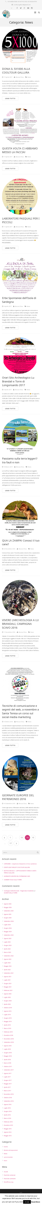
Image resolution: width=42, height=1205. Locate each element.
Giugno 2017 (8, 1080)
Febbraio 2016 (8, 1122)
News (29, 77)
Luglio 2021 (7, 980)
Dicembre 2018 (8, 1035)
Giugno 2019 (8, 1018)
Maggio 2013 (8, 1136)
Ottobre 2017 (8, 1066)
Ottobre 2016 (8, 1097)
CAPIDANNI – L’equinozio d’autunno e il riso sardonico (20, 864)
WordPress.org (8, 1182)
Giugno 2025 (8, 918)
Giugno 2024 (8, 928)
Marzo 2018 (7, 1063)
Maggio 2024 (8, 931)
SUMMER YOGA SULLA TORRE (13, 880)
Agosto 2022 (7, 959)
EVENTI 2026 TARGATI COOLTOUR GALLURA (17, 867)
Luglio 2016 (7, 1108)
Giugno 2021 (8, 983)
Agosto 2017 (7, 1073)
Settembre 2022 (9, 956)
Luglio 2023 (7, 942)
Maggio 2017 (8, 1084)
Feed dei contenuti (9, 1175)
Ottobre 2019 (8, 1008)
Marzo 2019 (7, 1028)
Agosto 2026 (7, 904)
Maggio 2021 (8, 987)
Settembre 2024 (9, 921)
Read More (35, 1202)
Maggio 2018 (8, 1056)
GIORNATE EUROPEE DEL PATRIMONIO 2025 (17, 876)
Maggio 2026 (8, 907)
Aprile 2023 (7, 949)
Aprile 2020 (7, 1004)
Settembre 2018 (9, 1042)
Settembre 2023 (9, 935)
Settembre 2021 (9, 973)
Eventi (6, 1147)
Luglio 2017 (7, 1077)
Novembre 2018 (9, 1039)
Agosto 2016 (7, 1104)
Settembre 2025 (9, 911)
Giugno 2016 (8, 1111)
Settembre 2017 (9, 1070)
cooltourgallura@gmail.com (22, 5)
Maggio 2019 (8, 1021)
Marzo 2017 (7, 1091)
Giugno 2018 (8, 1053)
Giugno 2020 (8, 1001)
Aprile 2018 (7, 1059)
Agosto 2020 (7, 994)
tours (5, 1160)
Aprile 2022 (7, 970)
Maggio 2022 (8, 966)
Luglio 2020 (7, 997)
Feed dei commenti (9, 1179)
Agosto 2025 (7, 914)
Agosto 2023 (7, 938)
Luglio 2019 (7, 1014)
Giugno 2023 (8, 945)
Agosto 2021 (7, 976)
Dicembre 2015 (8, 1125)
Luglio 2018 (7, 1049)
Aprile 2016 (7, 1115)
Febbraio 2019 (8, 1032)
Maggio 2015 (8, 1129)
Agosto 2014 (7, 1132)
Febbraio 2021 (8, 990)
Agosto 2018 (7, 1046)
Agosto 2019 (7, 1011)
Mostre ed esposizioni (11, 1150)
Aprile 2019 (7, 1025)
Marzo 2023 (7, 952)
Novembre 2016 (9, 1094)
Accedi (6, 1172)
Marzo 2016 (7, 1118)
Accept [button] (27, 1202)
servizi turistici (8, 1157)
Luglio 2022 (7, 963)
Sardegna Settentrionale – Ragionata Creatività (18, 891)
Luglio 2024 (7, 925)
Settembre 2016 (9, 1101)
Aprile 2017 (7, 1087)
